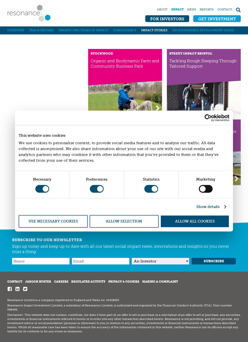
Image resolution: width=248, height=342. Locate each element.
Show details (207, 207)
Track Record (41, 30)
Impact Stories (154, 30)
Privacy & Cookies (123, 281)
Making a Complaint (160, 281)
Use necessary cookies (53, 221)
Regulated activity (88, 281)
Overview (15, 30)
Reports (207, 9)
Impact (177, 9)
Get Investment (217, 18)
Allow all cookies (195, 221)
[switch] (97, 189)
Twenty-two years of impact (83, 30)
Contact (224, 9)
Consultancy (124, 30)
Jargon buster (38, 281)
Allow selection (124, 221)
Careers (61, 281)
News (191, 9)
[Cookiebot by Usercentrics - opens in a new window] (208, 117)
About (162, 9)
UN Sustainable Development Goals (203, 30)
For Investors (167, 18)
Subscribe (214, 261)
